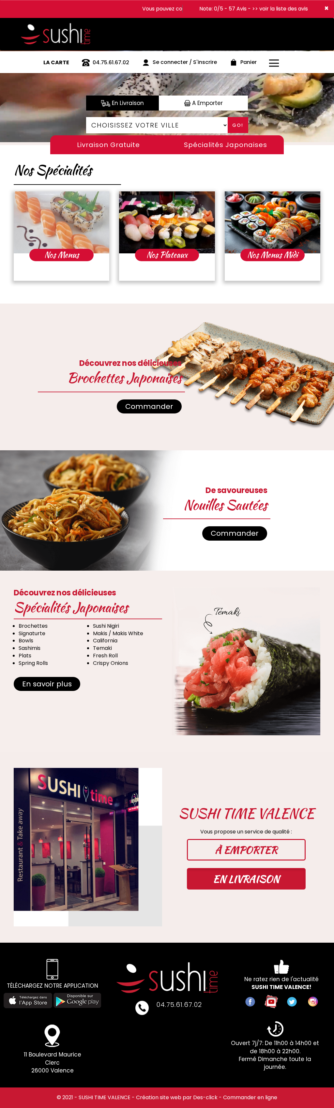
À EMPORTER (246, 850)
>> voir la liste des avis (280, 8)
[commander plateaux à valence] (167, 222)
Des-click (205, 1097)
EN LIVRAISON (246, 879)
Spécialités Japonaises (225, 144)
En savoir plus (47, 684)
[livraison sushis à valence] (166, 977)
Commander (149, 406)
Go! (237, 125)
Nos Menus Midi (272, 255)
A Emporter (206, 103)
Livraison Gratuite (108, 144)
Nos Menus (61, 255)
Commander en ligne (250, 1097)
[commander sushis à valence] (59, 24)
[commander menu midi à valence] (272, 222)
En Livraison (127, 103)
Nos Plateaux (166, 255)
